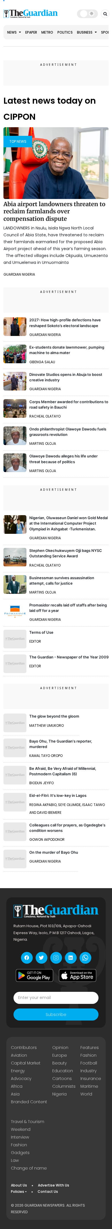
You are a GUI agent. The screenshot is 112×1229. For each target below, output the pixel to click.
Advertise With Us (53, 1185)
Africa (16, 1086)
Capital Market (25, 1063)
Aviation (19, 1055)
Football (88, 1063)
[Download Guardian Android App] (34, 975)
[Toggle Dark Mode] (87, 13)
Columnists (64, 1086)
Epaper (31, 32)
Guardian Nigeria (19, 274)
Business (85, 32)
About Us (19, 1185)
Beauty (59, 1063)
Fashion (88, 1055)
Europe (59, 1055)
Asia (15, 1094)
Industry (88, 1071)
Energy (18, 1071)
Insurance (90, 1078)
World (86, 1094)
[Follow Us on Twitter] (41, 958)
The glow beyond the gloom (54, 716)
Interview (20, 1137)
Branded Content (29, 1102)
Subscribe (56, 1014)
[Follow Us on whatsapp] (85, 958)
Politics (65, 32)
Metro (47, 32)
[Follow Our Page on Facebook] (27, 958)
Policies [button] (17, 1191)
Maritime (89, 1086)
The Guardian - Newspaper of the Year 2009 (69, 657)
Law (15, 1160)
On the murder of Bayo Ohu (53, 852)
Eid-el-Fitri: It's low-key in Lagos (57, 795)
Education (62, 1071)
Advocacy (21, 1078)
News (12, 32)
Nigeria (59, 1094)
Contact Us (48, 1191)
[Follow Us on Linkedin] (71, 958)
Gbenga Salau (42, 362)
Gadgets (20, 1152)
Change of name (29, 1168)
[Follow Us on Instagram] (56, 958)
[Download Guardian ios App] (77, 975)
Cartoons (62, 1078)
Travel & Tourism (27, 1121)
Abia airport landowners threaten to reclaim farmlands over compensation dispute (54, 211)
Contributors (24, 1047)
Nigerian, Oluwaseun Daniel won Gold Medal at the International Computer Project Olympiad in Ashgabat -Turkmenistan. (68, 523)
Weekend (20, 1129)
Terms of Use (41, 632)
